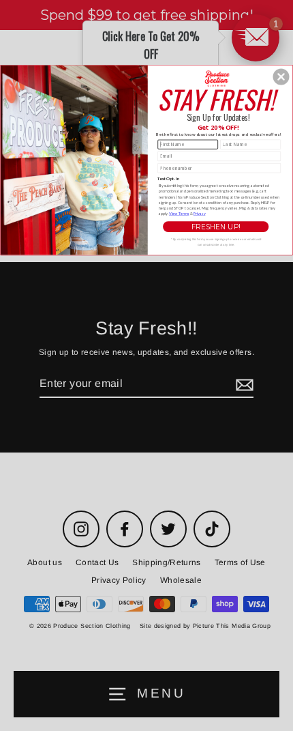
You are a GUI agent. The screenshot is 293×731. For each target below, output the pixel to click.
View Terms (179, 213)
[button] (281, 76)
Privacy (200, 213)
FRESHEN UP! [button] (216, 227)
